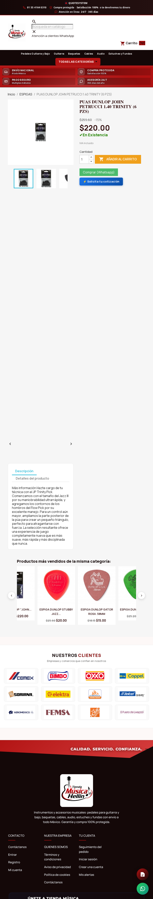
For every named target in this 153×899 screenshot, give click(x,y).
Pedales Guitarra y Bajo (35, 53)
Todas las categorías (76, 61)
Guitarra (59, 53)
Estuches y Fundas (120, 53)
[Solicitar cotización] (143, 874)
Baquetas (74, 53)
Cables (88, 53)
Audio (101, 53)
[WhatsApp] (143, 889)
